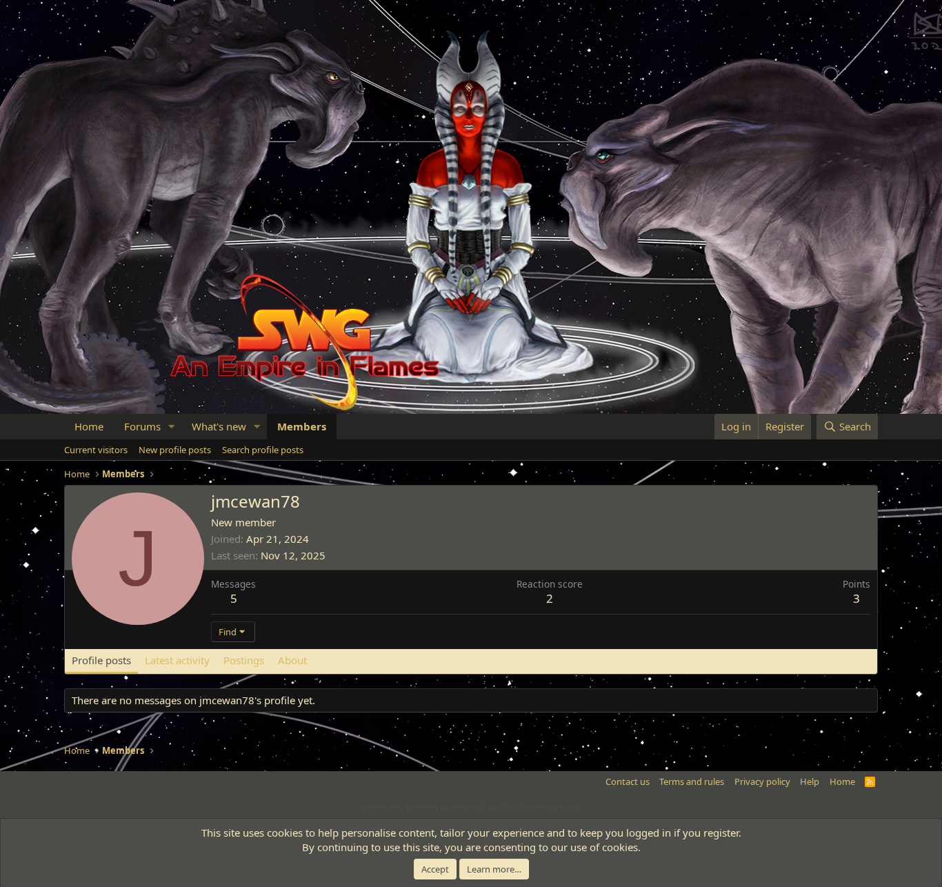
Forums (142, 426)
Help (809, 781)
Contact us (627, 781)
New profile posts (175, 450)
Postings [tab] (243, 660)
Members (301, 426)
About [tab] (292, 660)
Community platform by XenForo (471, 806)
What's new (219, 426)
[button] (171, 426)
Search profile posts (262, 450)
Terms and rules (691, 781)
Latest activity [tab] (177, 660)
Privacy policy (762, 781)
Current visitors (96, 450)
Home (88, 426)
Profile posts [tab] (101, 660)
